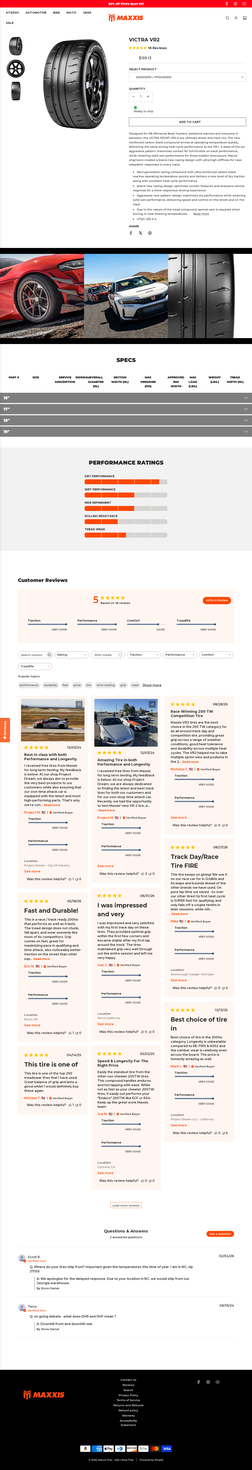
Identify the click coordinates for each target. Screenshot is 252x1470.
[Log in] (236, 18)
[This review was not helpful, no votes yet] (76, 879)
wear (135, 685)
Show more (152, 685)
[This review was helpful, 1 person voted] (70, 879)
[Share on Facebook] (131, 233)
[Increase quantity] (148, 97)
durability (50, 685)
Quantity (137, 89)
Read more (201, 214)
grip (123, 685)
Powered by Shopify (151, 1459)
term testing (106, 685)
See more (32, 871)
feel (65, 685)
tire (88, 685)
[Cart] (244, 18)
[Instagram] (235, 4)
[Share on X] (140, 233)
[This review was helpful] (142, 874)
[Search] (227, 18)
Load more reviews (126, 1205)
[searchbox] (32, 655)
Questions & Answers (126, 1231)
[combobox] (72, 654)
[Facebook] (226, 4)
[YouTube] (244, 4)
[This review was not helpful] (223, 1133)
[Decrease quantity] (133, 97)
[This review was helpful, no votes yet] (215, 825)
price (77, 685)
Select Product (143, 69)
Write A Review (217, 600)
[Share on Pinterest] (149, 233)
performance (29, 685)
